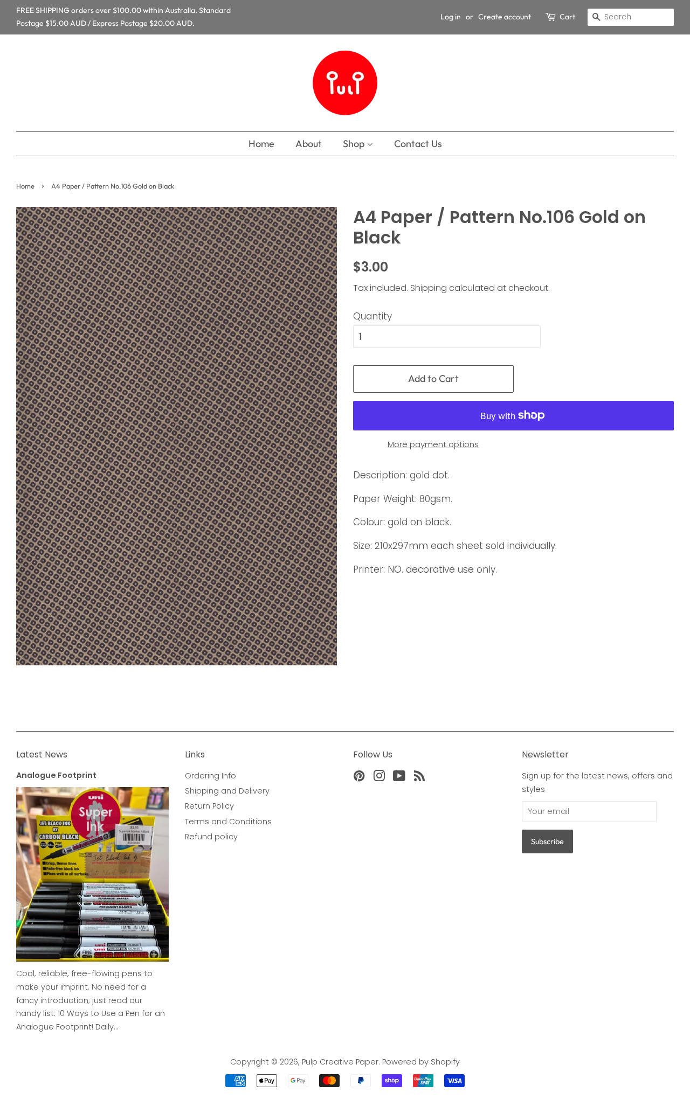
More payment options (433, 444)
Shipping (428, 288)
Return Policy (209, 806)
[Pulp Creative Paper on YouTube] (399, 778)
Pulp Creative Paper (340, 1061)
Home (261, 143)
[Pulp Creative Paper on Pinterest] (359, 778)
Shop (355, 143)
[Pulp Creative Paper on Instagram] (379, 778)
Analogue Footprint (56, 775)
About (308, 143)
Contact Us (418, 143)
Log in (450, 17)
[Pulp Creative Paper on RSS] (419, 778)
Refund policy (211, 836)
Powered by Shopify (421, 1061)
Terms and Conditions (228, 821)
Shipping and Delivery (227, 790)
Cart (567, 17)
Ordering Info (210, 775)
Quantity (372, 316)
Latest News (41, 754)
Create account (504, 17)
